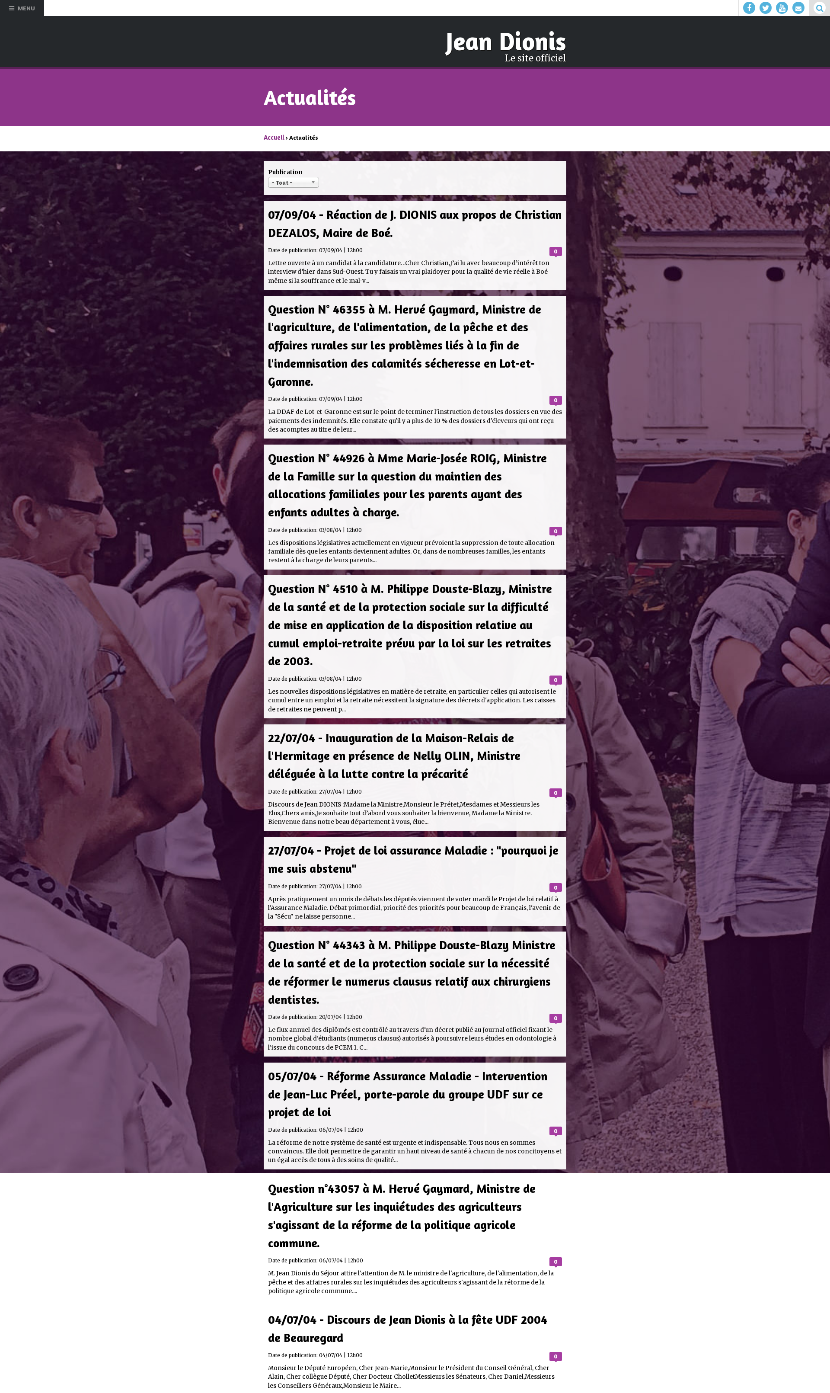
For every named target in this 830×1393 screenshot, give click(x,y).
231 (358, 1316)
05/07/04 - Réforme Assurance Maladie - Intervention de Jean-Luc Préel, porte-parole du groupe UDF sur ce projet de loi (409, 1023)
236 (453, 1316)
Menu (26, 8)
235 (434, 1316)
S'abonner (288, 1375)
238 (491, 1316)
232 (377, 1316)
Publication (285, 170)
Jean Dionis (509, 40)
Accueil (274, 135)
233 (396, 1316)
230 (339, 1316)
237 (473, 1316)
